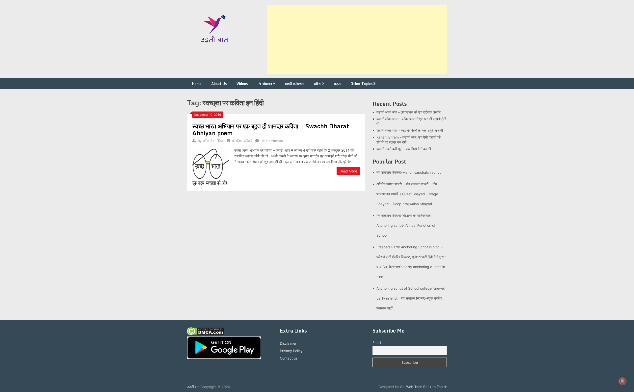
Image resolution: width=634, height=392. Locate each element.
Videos (242, 83)
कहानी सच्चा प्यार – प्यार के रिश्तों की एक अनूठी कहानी (409, 130)
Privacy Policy (291, 351)
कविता (317, 83)
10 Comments (272, 141)
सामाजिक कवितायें (242, 141)
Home (196, 83)
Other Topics (361, 83)
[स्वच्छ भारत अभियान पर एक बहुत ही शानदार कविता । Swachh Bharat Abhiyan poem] (210, 166)
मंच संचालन (265, 83)
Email (376, 342)
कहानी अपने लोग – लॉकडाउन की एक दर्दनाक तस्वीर (408, 112)
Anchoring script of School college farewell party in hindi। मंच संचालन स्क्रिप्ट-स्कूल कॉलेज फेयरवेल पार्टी (410, 298)
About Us (219, 83)
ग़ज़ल (337, 83)
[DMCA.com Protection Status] (205, 334)
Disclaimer (288, 343)
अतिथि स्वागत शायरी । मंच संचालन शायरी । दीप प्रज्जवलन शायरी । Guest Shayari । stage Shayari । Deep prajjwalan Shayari (407, 194)
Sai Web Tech (411, 387)
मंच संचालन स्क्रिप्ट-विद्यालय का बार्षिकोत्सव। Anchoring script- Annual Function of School (405, 225)
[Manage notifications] (622, 381)
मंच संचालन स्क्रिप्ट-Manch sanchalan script (408, 172)
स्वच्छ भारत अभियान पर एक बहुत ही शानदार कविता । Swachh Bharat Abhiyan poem (270, 129)
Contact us (288, 358)
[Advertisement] (357, 39)
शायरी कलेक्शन (294, 83)
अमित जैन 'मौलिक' (213, 141)
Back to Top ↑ (435, 387)
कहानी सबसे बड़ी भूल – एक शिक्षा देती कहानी (403, 149)
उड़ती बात (193, 387)
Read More (348, 171)
